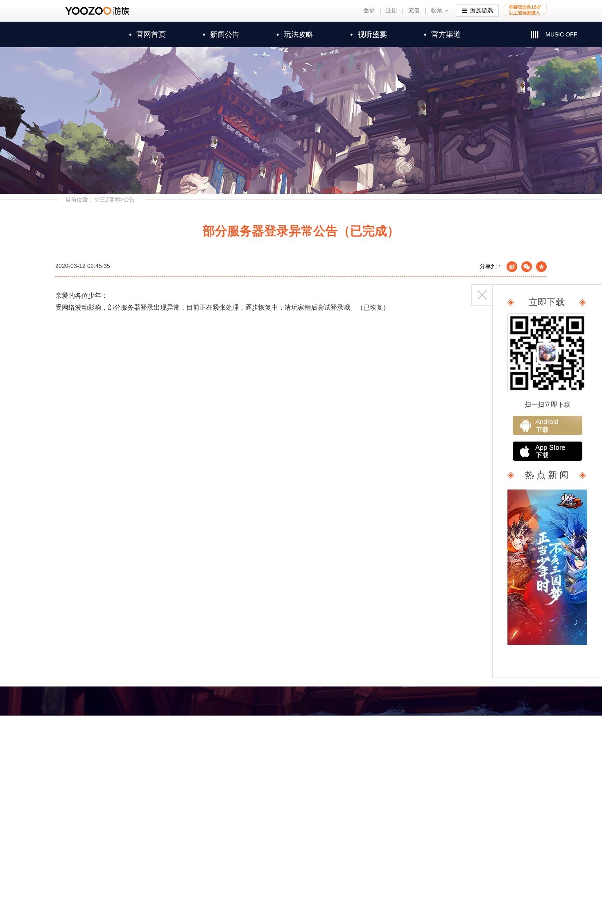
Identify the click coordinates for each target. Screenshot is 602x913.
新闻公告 (221, 34)
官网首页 (147, 34)
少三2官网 (107, 199)
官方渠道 (442, 34)
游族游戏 (481, 10)
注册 (391, 10)
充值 (414, 10)
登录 (369, 10)
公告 (129, 199)
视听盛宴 (368, 34)
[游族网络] (98, 11)
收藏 (436, 10)
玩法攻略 (294, 34)
